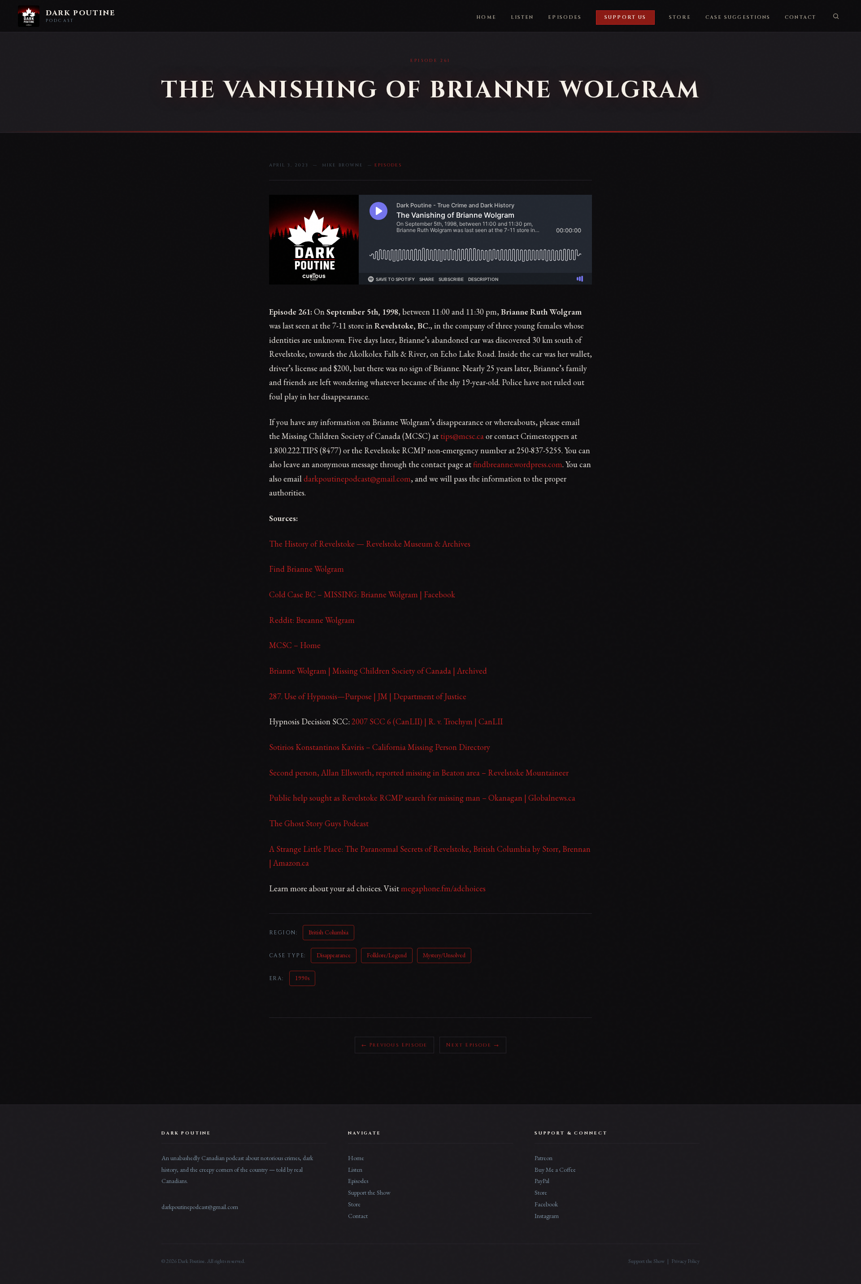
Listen (522, 17)
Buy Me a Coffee (555, 1170)
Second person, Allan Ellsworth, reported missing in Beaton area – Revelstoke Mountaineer (419, 772)
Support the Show (369, 1192)
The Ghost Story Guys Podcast (319, 823)
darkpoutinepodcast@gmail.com (357, 478)
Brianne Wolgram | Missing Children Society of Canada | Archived (378, 671)
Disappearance (334, 955)
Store (680, 17)
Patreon (543, 1158)
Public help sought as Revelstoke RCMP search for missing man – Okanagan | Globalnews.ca (422, 798)
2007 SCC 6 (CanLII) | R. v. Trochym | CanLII (427, 721)
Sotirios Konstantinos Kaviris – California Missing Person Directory (379, 747)
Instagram (547, 1216)
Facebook (546, 1204)
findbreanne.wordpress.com (517, 464)
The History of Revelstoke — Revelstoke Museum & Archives (369, 544)
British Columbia (328, 932)
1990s (302, 978)
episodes (388, 165)
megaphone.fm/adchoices (443, 888)
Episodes (565, 17)
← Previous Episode (394, 1045)
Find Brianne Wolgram (306, 569)
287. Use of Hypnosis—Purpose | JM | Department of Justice (367, 696)
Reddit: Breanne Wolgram (312, 620)
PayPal (542, 1181)
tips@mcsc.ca (462, 436)
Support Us (625, 17)
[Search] (836, 16)
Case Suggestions (738, 17)
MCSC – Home (295, 645)
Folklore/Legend (387, 955)
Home (486, 17)
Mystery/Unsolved (444, 955)
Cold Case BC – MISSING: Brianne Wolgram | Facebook (362, 594)
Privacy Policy (685, 1261)
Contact (800, 17)
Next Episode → (473, 1045)
